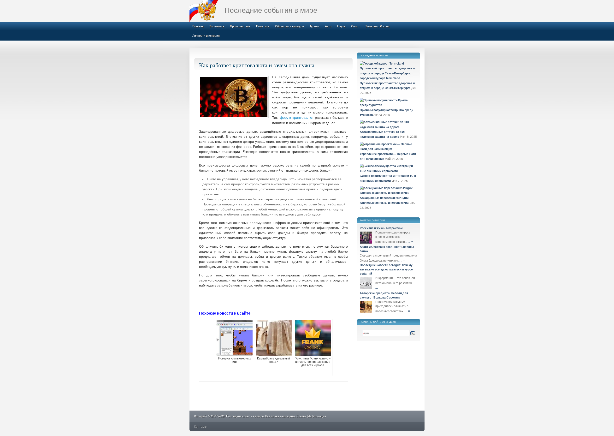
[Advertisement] (273, 299)
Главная (198, 26)
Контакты (200, 426)
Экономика (216, 26)
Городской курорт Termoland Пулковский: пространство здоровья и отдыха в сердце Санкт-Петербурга (387, 83)
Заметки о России (378, 26)
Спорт (355, 26)
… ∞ (409, 241)
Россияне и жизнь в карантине (381, 228)
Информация (317, 416)
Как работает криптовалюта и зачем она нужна (256, 65)
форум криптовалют (297, 117)
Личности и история (206, 35)
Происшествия (240, 26)
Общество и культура (289, 26)
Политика (262, 26)
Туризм (314, 26)
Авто (328, 26)
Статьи (301, 416)
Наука (341, 26)
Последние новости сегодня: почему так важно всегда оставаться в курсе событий (386, 269)
